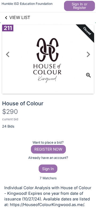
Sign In (48, 168)
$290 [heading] (10, 111)
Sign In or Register (79, 6)
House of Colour (22, 103)
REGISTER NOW (48, 149)
